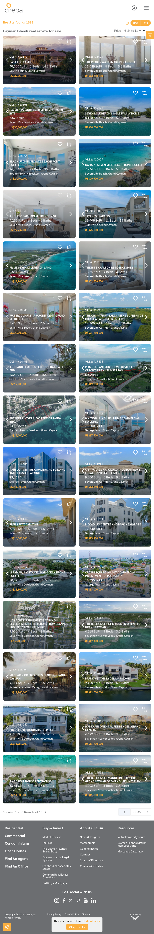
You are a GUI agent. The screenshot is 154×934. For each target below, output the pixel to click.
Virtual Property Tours (131, 836)
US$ (135, 23)
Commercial (15, 835)
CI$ (146, 23)
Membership (87, 842)
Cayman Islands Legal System (56, 858)
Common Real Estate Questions (56, 876)
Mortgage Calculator (131, 851)
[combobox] (129, 31)
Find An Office (16, 866)
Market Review (52, 836)
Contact (85, 854)
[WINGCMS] (135, 917)
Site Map (86, 914)
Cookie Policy (72, 914)
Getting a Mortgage (55, 883)
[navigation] (7, 60)
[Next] (147, 811)
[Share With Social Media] (7, 927)
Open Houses (15, 851)
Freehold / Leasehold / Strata (57, 867)
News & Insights (90, 836)
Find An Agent (16, 858)
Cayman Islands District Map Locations (132, 844)
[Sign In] (134, 7)
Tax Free (48, 842)
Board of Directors (91, 860)
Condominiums (17, 843)
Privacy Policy (54, 914)
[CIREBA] (14, 11)
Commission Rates (91, 866)
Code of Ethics (89, 848)
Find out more (91, 921)
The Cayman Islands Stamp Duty (55, 850)
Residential (14, 828)
